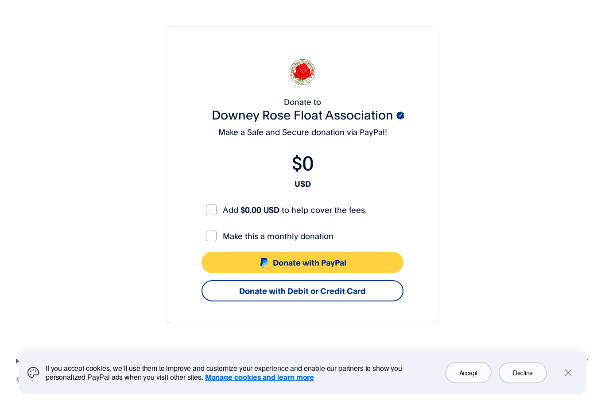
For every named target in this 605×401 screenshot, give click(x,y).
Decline (523, 372)
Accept (468, 372)
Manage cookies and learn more (259, 377)
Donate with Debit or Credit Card (302, 291)
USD (303, 184)
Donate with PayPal (309, 262)
